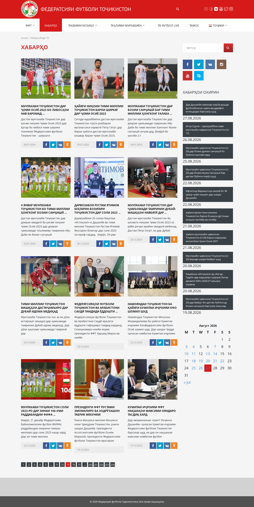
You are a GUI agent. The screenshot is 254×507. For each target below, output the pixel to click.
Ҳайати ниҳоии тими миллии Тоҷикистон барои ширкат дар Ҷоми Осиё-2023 (98, 109)
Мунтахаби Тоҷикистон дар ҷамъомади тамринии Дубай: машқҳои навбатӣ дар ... (152, 208)
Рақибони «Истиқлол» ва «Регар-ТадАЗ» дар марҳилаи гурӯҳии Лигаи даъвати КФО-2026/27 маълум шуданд (207, 279)
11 (194, 353)
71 (57, 464)
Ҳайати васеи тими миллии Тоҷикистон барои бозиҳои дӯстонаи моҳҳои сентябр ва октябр (207, 216)
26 (201, 367)
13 (208, 353)
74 (73, 464)
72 (62, 464)
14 (215, 353)
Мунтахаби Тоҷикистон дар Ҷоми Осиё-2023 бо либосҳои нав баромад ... (45, 109)
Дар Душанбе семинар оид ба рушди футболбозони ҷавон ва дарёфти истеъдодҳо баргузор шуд (207, 108)
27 (208, 367)
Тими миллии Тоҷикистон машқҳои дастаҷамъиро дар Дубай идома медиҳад (44, 307)
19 (201, 360)
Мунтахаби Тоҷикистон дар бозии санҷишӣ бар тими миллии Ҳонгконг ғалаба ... (150, 109)
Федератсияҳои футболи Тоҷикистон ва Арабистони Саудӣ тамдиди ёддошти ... (96, 307)
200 (90, 464)
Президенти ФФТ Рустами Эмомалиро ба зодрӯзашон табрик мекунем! (97, 410)
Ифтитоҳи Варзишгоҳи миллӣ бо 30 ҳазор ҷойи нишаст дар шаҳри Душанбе (206, 194)
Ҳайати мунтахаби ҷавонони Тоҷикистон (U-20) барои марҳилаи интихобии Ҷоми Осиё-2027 (206, 238)
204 (113, 464)
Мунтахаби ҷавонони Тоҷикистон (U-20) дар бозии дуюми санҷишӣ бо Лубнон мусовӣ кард (207, 151)
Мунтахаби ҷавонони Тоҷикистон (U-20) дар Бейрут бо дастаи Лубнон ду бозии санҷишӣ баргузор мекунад (207, 302)
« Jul (187, 382)
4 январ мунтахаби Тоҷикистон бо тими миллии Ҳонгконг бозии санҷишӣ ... (45, 208)
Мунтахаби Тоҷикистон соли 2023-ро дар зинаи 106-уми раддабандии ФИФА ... (45, 410)
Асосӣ (24, 38)
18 (194, 360)
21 (215, 360)
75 (79, 464)
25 (194, 367)
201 (96, 464)
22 (222, 360)
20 (208, 360)
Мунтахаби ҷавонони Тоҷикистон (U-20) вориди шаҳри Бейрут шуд (207, 257)
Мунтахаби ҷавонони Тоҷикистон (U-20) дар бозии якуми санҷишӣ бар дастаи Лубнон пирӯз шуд (207, 173)
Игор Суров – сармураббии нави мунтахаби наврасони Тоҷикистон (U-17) (207, 129)
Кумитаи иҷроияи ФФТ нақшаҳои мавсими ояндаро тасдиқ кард (152, 410)
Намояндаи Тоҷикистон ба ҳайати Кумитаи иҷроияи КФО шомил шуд (152, 307)
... (51, 464)
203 (107, 464)
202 (101, 464)
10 (186, 353)
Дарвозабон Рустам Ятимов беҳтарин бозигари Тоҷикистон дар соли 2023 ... (97, 208)
